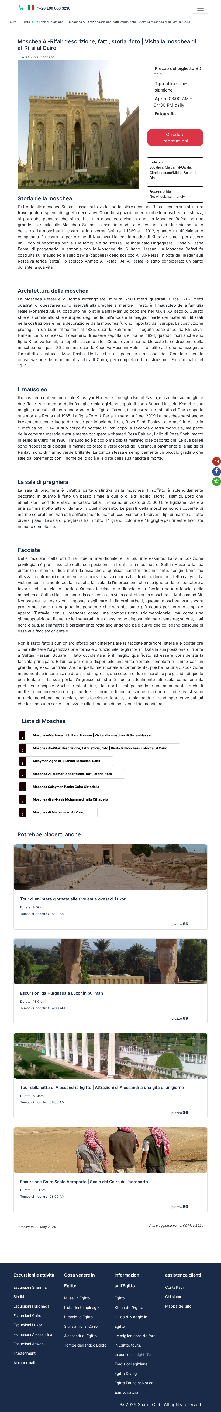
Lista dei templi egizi (82, 1307)
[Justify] (200, 8)
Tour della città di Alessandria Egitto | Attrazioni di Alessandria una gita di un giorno (102, 1087)
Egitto (26, 21)
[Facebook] (216, 471)
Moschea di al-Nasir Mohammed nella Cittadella (70, 799)
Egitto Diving (126, 1373)
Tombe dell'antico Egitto (85, 1345)
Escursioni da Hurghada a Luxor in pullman (61, 993)
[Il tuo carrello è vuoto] (21, 8)
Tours (12, 21)
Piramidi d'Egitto (78, 1317)
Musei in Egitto (77, 1298)
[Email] (216, 461)
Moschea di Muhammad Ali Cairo (58, 812)
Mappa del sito (178, 1306)
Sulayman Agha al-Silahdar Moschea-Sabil (66, 761)
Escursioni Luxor (27, 1325)
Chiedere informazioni (175, 138)
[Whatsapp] (216, 481)
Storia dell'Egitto (129, 1307)
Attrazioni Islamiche (50, 21)
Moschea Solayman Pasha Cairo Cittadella (66, 787)
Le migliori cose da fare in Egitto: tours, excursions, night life (135, 1345)
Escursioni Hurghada (31, 1306)
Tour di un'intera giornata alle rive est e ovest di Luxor (73, 898)
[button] (33, 7)
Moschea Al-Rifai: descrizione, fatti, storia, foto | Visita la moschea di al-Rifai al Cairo (100, 748)
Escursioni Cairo (27, 1315)
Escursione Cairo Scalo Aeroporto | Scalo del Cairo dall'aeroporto (84, 1181)
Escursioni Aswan (28, 1343)
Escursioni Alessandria (32, 1334)
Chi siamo (173, 1296)
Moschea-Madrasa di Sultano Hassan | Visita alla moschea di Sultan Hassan (92, 735)
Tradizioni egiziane (131, 1364)
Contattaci (174, 1287)
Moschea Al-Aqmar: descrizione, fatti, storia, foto (72, 774)
